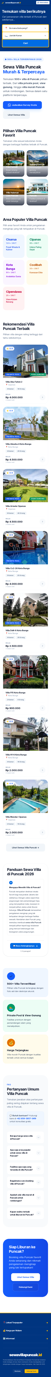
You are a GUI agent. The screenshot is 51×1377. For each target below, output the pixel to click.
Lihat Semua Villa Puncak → (25, 847)
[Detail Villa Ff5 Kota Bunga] (42, 708)
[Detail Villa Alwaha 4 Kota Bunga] (42, 459)
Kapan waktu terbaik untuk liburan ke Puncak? (22, 1213)
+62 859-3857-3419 (26, 1118)
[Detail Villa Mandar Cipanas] (42, 832)
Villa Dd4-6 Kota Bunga (17, 630)
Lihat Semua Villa (16, 115)
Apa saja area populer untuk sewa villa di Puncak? (20, 1153)
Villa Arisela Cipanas (16, 506)
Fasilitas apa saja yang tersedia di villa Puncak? (21, 1168)
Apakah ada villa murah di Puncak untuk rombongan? (22, 1198)
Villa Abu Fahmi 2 (14, 382)
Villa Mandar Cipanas (16, 817)
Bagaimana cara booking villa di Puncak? (21, 1182)
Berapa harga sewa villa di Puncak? (21, 1137)
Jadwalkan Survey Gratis (24, 105)
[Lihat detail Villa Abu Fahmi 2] (25, 361)
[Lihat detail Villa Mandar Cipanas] (25, 796)
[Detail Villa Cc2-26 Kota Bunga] (42, 584)
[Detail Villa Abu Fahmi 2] (42, 397)
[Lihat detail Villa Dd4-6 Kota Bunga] (25, 610)
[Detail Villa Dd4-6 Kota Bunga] (42, 646)
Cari (25, 43)
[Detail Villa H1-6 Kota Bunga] (42, 770)
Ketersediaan (44, 2)
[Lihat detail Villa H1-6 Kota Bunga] (25, 734)
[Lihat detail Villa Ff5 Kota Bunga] (25, 672)
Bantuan (18, 1371)
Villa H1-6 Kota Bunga (16, 754)
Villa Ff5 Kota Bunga (15, 692)
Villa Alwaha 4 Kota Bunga (18, 444)
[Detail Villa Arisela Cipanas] (42, 522)
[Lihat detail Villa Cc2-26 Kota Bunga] (25, 547)
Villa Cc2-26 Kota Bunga (18, 568)
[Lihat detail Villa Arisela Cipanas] (25, 485)
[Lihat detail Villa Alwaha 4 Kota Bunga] (25, 423)
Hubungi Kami (25, 1287)
